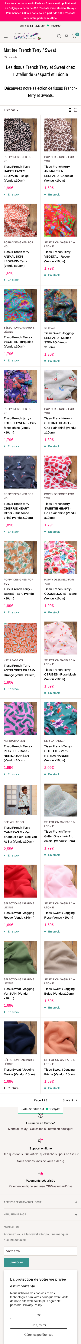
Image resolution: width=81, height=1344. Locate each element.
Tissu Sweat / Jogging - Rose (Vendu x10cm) (60, 915)
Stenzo (49, 327)
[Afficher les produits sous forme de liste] (75, 110)
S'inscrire (16, 1262)
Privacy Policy (32, 1305)
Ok (38, 1315)
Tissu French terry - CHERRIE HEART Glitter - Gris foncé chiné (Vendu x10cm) (18, 510)
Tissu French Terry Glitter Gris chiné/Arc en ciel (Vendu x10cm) (59, 836)
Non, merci (38, 1325)
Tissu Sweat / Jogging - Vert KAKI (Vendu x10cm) (20, 993)
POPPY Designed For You (18, 159)
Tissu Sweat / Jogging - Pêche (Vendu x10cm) (60, 1072)
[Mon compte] (66, 36)
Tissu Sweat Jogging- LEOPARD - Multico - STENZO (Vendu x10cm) (59, 340)
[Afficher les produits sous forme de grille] (69, 110)
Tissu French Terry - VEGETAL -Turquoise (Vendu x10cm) (18, 342)
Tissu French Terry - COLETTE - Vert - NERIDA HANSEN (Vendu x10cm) (58, 753)
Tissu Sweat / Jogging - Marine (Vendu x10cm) (20, 1072)
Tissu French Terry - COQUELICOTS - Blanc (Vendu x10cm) (60, 593)
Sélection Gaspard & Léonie (59, 244)
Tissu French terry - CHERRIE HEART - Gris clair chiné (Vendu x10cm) (60, 425)
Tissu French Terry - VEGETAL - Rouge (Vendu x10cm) (58, 256)
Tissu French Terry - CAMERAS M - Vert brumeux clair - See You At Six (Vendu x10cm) (20, 834)
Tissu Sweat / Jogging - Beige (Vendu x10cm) (60, 991)
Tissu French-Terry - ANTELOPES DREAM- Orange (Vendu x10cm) (19, 670)
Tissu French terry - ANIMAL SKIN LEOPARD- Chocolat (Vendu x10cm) (58, 173)
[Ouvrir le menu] (6, 36)
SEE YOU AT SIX (14, 822)
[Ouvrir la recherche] (59, 36)
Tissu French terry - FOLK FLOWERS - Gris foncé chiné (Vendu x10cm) (20, 425)
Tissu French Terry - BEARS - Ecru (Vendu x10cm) (19, 593)
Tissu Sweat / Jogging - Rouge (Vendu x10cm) (20, 915)
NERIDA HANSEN (14, 740)
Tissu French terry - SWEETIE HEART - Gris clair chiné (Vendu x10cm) (60, 510)
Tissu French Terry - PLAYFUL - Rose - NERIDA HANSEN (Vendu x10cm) (18, 753)
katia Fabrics (13, 660)
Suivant (68, 1100)
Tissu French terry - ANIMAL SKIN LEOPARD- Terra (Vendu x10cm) (17, 258)
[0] (74, 36)
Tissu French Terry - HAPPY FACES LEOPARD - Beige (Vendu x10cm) (18, 173)
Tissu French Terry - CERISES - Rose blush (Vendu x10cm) (60, 674)
